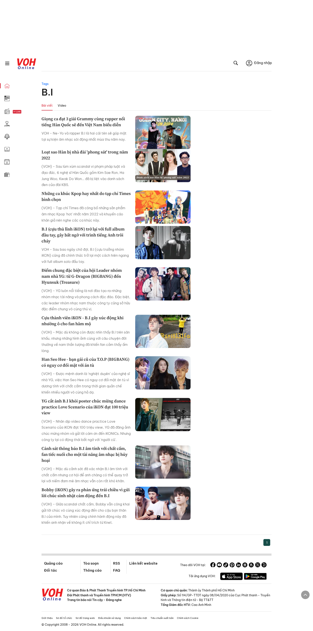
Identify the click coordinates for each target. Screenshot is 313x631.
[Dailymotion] (264, 565)
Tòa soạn (91, 563)
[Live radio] (24, 111)
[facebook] (212, 565)
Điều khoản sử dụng (109, 618)
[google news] (244, 565)
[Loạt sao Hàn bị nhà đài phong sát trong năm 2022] (163, 165)
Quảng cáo (53, 563)
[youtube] (219, 565)
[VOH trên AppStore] (231, 576)
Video (62, 105)
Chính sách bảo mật (135, 618)
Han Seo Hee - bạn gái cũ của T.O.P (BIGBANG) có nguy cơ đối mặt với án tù (85, 362)
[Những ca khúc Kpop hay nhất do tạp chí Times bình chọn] (163, 207)
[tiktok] (225, 565)
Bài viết (47, 105)
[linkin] (238, 565)
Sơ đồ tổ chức (64, 618)
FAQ (116, 570)
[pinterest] (232, 565)
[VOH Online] (53, 595)
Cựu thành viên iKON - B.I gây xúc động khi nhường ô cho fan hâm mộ (82, 321)
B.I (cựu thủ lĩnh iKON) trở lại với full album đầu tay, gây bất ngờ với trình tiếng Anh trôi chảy (83, 235)
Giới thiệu (47, 618)
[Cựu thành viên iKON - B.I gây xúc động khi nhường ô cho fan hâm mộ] (163, 331)
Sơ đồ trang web (85, 618)
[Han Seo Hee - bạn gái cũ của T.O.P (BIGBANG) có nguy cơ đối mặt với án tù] (163, 372)
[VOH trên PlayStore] (255, 576)
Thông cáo (92, 570)
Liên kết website (143, 563)
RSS (116, 563)
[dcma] (251, 565)
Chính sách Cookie (187, 618)
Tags (45, 84)
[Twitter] (257, 565)
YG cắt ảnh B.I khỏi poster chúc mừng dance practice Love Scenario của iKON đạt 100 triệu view (85, 407)
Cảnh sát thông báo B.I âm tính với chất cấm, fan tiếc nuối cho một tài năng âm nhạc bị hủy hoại (85, 454)
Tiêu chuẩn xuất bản (162, 618)
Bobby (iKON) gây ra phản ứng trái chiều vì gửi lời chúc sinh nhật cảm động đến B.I (86, 493)
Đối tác (50, 570)
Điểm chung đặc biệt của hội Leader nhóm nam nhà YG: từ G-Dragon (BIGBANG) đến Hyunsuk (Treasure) (82, 276)
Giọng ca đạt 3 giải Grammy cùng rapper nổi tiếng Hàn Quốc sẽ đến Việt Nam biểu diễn (83, 122)
